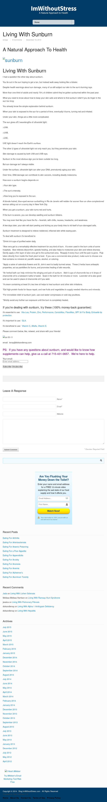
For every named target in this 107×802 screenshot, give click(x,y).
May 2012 (7, 757)
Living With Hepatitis (27, 610)
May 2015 (7, 635)
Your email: (8, 358)
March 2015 (8, 644)
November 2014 (10, 661)
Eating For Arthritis (11, 538)
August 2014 (8, 674)
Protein (33, 312)
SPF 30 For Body (82, 312)
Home (5, 797)
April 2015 (7, 640)
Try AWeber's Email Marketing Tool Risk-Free (13, 778)
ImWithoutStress (53, 8)
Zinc (39, 312)
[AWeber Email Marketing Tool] (12, 771)
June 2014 (7, 683)
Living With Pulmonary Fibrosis (25, 602)
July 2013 (7, 731)
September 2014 (10, 670)
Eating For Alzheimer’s (13, 572)
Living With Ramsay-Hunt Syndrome (44, 597)
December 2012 (10, 748)
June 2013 (7, 735)
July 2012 (7, 752)
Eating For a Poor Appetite (14, 551)
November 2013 (10, 713)
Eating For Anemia (11, 568)
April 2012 (7, 761)
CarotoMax (59, 312)
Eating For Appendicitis (13, 555)
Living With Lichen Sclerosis (22, 593)
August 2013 (8, 726)
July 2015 (7, 627)
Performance (48, 312)
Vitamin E (42, 325)
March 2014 (8, 696)
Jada (5, 593)
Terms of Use (39, 797)
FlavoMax (69, 312)
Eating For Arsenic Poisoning (15, 546)
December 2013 (10, 709)
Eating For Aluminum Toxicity (15, 577)
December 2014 (10, 657)
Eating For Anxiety (11, 559)
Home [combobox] (37, 22)
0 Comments (17, 40)
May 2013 (7, 739)
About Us (14, 797)
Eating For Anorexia (11, 564)
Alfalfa (34, 325)
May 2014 (7, 687)
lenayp (5, 40)
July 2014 (7, 679)
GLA (24, 320)
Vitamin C (26, 325)
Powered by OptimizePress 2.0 (15, 794)
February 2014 (9, 700)
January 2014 (9, 705)
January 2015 (9, 653)
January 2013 (9, 744)
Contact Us (26, 797)
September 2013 (10, 722)
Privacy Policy (53, 797)
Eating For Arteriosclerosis (14, 542)
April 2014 (7, 692)
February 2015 (9, 648)
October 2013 (9, 718)
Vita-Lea (25, 312)
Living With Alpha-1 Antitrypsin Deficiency (36, 606)
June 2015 (7, 631)
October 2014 (9, 666)
